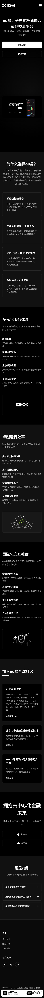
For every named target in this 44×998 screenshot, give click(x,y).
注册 (29, 993)
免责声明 (6, 944)
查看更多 (9, 716)
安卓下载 (22, 54)
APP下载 (6, 948)
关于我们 (6, 939)
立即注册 (22, 45)
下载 (36, 993)
